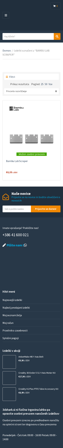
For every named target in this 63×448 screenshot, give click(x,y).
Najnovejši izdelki (12, 300)
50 (46, 84)
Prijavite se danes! (45, 208)
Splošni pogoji (11, 338)
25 (42, 84)
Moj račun (8, 322)
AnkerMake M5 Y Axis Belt (30, 356)
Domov (7, 50)
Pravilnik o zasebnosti (15, 330)
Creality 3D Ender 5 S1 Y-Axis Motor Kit (36, 372)
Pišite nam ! (15, 245)
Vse (50, 84)
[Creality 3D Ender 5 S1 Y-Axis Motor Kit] (9, 378)
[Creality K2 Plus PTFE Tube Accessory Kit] (9, 394)
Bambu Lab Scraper (17, 161)
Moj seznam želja (12, 315)
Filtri (12, 76)
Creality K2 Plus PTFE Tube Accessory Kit (38, 388)
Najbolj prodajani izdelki (16, 307)
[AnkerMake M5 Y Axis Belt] (9, 362)
